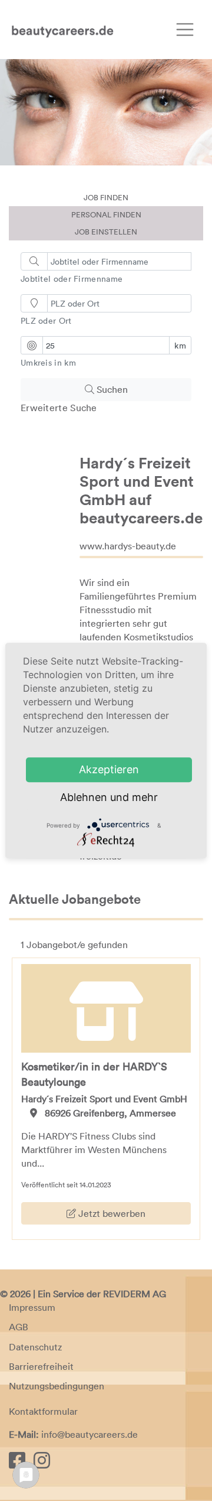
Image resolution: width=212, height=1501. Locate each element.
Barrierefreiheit (41, 1366)
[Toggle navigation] (185, 30)
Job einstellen (106, 231)
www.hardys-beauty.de (128, 546)
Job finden (106, 197)
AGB (18, 1327)
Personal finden (106, 214)
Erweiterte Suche (59, 407)
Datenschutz (35, 1347)
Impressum (32, 1307)
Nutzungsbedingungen (56, 1386)
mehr (145, 797)
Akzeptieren (109, 769)
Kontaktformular (43, 1411)
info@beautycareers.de (89, 1434)
